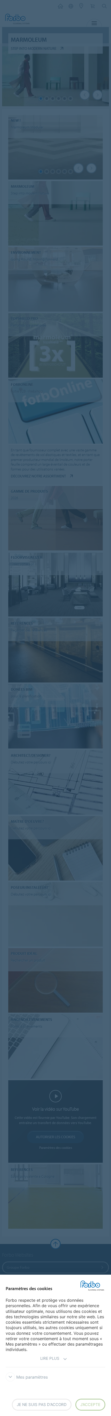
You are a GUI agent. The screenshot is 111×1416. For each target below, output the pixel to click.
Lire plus (49, 1358)
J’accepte (90, 1404)
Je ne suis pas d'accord (42, 1404)
